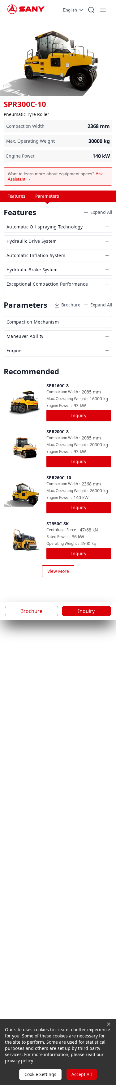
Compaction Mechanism (32, 322)
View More (58, 571)
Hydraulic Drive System (31, 241)
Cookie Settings (40, 1074)
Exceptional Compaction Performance (47, 284)
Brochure (70, 305)
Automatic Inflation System (35, 255)
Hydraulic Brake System (32, 270)
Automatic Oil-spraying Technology (44, 227)
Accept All (81, 1074)
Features (16, 196)
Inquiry (78, 415)
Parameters (47, 196)
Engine (14, 350)
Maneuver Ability (25, 336)
